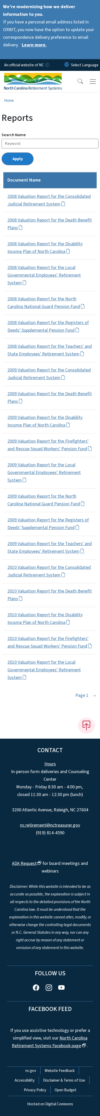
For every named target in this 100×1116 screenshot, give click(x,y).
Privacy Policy (35, 1090)
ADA (24, 863)
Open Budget (65, 1090)
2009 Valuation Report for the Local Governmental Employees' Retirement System (44, 472)
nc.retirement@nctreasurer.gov (50, 825)
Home (9, 100)
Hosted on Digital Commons (50, 1104)
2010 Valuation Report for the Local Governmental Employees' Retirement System (44, 670)
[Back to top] (86, 726)
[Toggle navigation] (93, 81)
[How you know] (47, 65)
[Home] (33, 77)
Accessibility (25, 1080)
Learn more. (34, 45)
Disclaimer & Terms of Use (64, 1080)
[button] (77, 81)
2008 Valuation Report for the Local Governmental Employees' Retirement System (44, 275)
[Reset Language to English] (66, 65)
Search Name (14, 135)
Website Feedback (60, 1070)
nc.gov (30, 1070)
